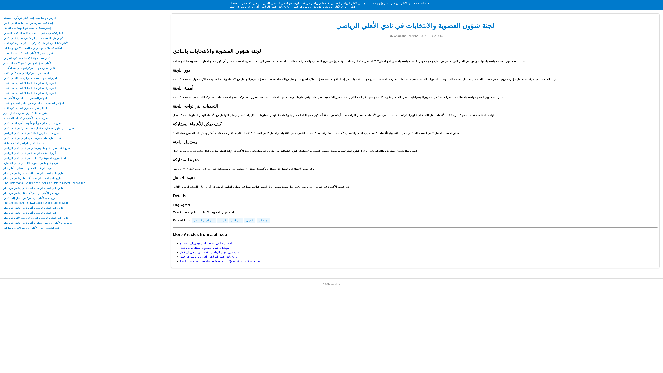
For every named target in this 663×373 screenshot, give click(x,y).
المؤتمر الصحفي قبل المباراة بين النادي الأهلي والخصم (34, 103)
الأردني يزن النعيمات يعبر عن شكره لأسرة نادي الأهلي (33, 37)
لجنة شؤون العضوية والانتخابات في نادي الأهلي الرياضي (34, 158)
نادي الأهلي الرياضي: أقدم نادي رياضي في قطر (319, 6)
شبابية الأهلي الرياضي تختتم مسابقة (23, 143)
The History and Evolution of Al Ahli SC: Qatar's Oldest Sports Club (44, 182)
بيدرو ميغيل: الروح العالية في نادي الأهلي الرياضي (31, 133)
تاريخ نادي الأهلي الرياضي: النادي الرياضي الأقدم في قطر (35, 217)
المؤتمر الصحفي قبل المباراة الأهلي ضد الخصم (29, 83)
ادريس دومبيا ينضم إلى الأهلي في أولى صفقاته (29, 17)
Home (233, 3)
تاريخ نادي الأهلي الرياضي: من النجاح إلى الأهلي (29, 198)
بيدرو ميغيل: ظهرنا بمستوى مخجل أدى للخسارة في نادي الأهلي (39, 128)
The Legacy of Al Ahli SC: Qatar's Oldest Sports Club (35, 202)
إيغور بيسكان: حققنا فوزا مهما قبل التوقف (27, 27)
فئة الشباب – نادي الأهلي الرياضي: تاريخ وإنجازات (401, 3)
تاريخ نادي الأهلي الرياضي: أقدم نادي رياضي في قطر (259, 6)
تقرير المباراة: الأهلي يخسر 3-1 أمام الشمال (28, 52)
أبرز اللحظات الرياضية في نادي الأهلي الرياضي (29, 153)
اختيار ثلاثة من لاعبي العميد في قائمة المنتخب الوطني (33, 32)
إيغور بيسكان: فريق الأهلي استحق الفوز (25, 113)
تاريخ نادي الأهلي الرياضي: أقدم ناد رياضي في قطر (31, 193)
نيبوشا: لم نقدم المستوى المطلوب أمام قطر (28, 168)
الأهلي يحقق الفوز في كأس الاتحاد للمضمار (27, 62)
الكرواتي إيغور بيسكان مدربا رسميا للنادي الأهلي (30, 77)
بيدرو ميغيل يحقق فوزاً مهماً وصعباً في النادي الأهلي (32, 123)
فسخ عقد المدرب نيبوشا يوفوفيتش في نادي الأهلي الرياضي (36, 148)
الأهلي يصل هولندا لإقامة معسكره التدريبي (27, 57)
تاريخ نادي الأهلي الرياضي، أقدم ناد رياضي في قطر (32, 178)
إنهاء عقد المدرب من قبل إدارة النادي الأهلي (28, 22)
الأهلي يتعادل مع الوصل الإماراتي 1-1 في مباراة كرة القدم (35, 42)
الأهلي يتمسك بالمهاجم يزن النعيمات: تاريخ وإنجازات (32, 47)
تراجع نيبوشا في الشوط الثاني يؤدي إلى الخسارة (30, 163)
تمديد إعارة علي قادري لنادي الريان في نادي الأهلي (32, 138)
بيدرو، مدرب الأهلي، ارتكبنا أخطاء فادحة (26, 118)
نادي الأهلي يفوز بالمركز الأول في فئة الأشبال (29, 67)
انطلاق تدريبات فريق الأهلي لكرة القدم (25, 108)
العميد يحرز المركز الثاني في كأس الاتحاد (26, 72)
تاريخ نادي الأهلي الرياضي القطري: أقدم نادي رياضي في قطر (334, 3)
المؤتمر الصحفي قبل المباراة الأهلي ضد (25, 98)
